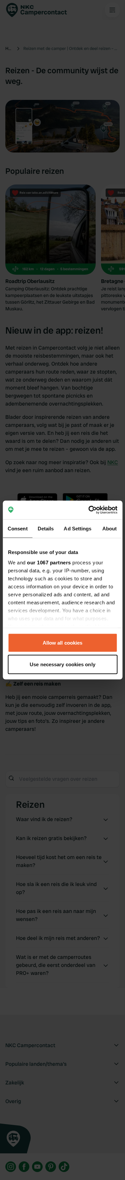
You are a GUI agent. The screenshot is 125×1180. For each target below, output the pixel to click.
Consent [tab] (18, 528)
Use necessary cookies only (62, 664)
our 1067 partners (49, 562)
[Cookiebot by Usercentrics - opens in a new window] (89, 510)
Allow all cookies (63, 642)
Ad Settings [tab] (77, 528)
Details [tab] (46, 528)
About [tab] (109, 528)
